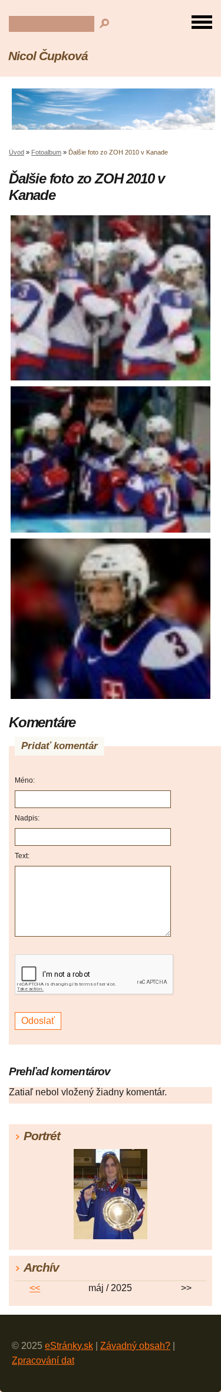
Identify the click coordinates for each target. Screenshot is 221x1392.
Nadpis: (27, 818)
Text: (22, 856)
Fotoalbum (46, 152)
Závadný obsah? (135, 1346)
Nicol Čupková (47, 56)
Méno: (25, 780)
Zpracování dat (43, 1360)
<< (34, 1288)
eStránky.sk (69, 1346)
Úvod (16, 152)
